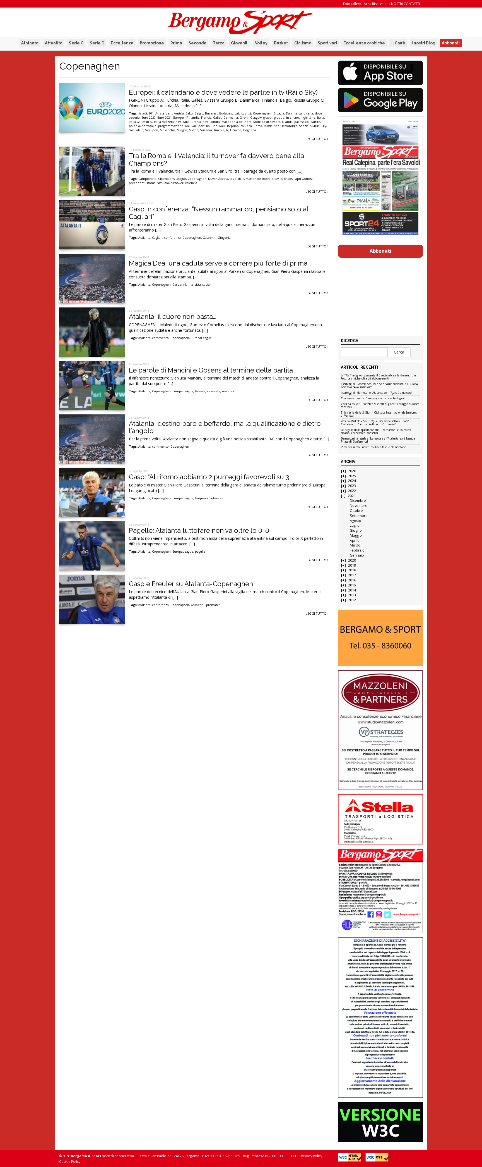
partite (315, 122)
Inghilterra (308, 118)
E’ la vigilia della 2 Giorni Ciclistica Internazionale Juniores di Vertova (379, 414)
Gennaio (357, 555)
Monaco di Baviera (266, 122)
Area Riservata (375, 3)
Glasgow (256, 118)
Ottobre (356, 510)
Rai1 (222, 126)
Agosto (355, 520)
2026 (352, 471)
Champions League (172, 179)
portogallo (149, 126)
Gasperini (209, 238)
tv (227, 130)
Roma (258, 126)
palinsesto (301, 122)
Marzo (355, 545)
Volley (261, 43)
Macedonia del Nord (236, 122)
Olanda (287, 122)
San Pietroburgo (285, 126)
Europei (179, 118)
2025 (352, 476)
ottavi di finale (281, 179)
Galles (217, 118)
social (207, 285)
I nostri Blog (423, 43)
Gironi (244, 118)
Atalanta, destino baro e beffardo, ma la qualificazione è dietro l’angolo (225, 427)
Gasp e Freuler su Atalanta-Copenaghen (191, 584)
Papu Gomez (303, 179)
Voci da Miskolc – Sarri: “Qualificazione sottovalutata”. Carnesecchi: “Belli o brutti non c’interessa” (375, 423)
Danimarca (294, 113)
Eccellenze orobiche (364, 43)
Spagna (182, 130)
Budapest (226, 113)
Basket (281, 43)
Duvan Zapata (218, 179)
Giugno (356, 530)
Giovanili (240, 43)
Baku (189, 113)
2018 (352, 570)
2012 (352, 600)
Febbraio (357, 550)
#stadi (142, 113)
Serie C (76, 43)
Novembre (358, 505)
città (248, 113)
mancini (228, 391)
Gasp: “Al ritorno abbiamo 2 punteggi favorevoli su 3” (210, 477)
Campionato (147, 179)
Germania (230, 118)
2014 (352, 590)
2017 (352, 575)
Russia (268, 126)
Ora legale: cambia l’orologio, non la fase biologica (372, 398)
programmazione (171, 126)
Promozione (152, 43)
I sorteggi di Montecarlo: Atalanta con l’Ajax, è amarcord (376, 393)
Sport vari (327, 43)
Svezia (193, 130)
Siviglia (315, 126)
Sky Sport (151, 130)
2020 (352, 560)
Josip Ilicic (237, 179)
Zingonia (224, 238)
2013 (352, 595)
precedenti (137, 183)
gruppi (268, 118)
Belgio (198, 113)
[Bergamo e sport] (380, 638)
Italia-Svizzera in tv (167, 122)
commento (160, 338)
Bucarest (211, 113)
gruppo (279, 118)
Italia (320, 118)
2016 (352, 580)
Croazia (278, 113)
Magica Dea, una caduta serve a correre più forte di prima (218, 263)
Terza (219, 43)
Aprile (355, 540)
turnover (177, 183)
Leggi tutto (316, 139)
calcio (239, 113)
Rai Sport (197, 126)
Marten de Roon (258, 179)
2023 (352, 485)
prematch (213, 605)
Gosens (200, 391)
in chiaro (292, 118)
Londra (214, 122)
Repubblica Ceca (239, 126)
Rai (187, 126)
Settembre (359, 515)
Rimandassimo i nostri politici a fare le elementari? (373, 447)
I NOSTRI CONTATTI (404, 3)
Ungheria (249, 130)
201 (151, 113)
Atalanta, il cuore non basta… (172, 316)
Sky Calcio (136, 130)
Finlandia (192, 118)
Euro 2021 (164, 118)
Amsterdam (163, 113)
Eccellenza (122, 43)
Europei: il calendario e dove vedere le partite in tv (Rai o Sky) (223, 92)
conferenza (172, 238)
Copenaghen (262, 113)
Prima (176, 43)
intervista (194, 285)
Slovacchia (167, 130)
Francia (206, 118)
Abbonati (451, 43)
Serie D (97, 43)
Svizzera (206, 130)
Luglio (355, 525)
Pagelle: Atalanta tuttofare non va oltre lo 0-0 (199, 530)
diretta (308, 113)
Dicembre (358, 500)
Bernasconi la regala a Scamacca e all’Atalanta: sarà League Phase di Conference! (378, 440)
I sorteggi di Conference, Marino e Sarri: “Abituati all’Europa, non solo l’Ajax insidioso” (380, 386)
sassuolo (163, 183)
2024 (352, 480)
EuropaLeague (201, 338)
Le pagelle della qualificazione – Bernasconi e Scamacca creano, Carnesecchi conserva (376, 431)
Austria (179, 113)
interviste (213, 391)
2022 (352, 490)
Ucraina (235, 130)
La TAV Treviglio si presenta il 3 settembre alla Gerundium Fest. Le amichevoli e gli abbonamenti (378, 377)
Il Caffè (398, 43)
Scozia (304, 126)
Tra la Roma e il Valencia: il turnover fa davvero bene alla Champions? (216, 159)
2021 (352, 495)
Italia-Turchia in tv (195, 122)
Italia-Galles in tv (140, 122)
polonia (134, 126)
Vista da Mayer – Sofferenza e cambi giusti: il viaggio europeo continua (380, 405)
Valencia (191, 183)
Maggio (356, 535)
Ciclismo (302, 43)
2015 (352, 585)
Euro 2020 (148, 118)
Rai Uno (212, 126)
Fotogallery (352, 3)
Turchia (219, 130)
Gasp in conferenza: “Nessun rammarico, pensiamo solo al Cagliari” (218, 212)
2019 (352, 565)
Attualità (53, 43)
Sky (323, 126)
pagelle (200, 551)
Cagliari (157, 238)
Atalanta (29, 43)
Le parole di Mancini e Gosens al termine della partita (211, 370)
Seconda (197, 43)
